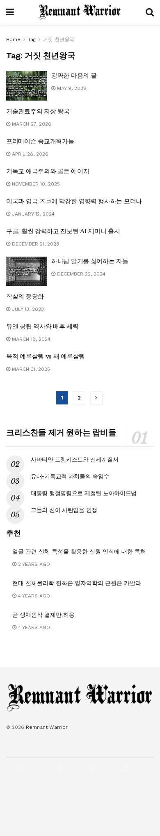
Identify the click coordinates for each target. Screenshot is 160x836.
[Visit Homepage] (79, 12)
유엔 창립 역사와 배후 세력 (42, 326)
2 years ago (33, 564)
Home (13, 39)
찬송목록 (109, 769)
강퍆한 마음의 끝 (73, 75)
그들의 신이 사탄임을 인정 (64, 510)
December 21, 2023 (34, 244)
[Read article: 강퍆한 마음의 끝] (26, 86)
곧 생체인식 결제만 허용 (43, 614)
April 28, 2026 (29, 154)
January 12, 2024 (32, 214)
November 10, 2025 (35, 184)
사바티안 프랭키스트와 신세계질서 (74, 459)
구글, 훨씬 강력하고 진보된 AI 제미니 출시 (63, 231)
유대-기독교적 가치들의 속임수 (70, 476)
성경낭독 (77, 769)
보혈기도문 (41, 769)
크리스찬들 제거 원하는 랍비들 (61, 432)
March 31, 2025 (30, 369)
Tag (32, 39)
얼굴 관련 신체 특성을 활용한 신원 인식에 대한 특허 (79, 551)
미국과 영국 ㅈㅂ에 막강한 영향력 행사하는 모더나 (74, 201)
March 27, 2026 (30, 124)
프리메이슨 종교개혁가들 (40, 141)
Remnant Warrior (47, 727)
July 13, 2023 (27, 309)
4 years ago (33, 596)
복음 (11, 769)
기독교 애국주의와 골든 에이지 (47, 171)
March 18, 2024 (30, 339)
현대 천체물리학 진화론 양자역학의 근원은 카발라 (76, 583)
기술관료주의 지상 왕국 (37, 111)
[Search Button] (150, 12)
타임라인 (16, 782)
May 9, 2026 (71, 88)
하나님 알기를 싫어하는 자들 (89, 261)
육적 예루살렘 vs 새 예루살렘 (45, 356)
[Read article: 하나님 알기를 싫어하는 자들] (26, 271)
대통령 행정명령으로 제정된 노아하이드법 (84, 493)
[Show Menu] (10, 12)
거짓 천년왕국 (58, 39)
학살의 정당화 (25, 296)
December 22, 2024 (80, 274)
